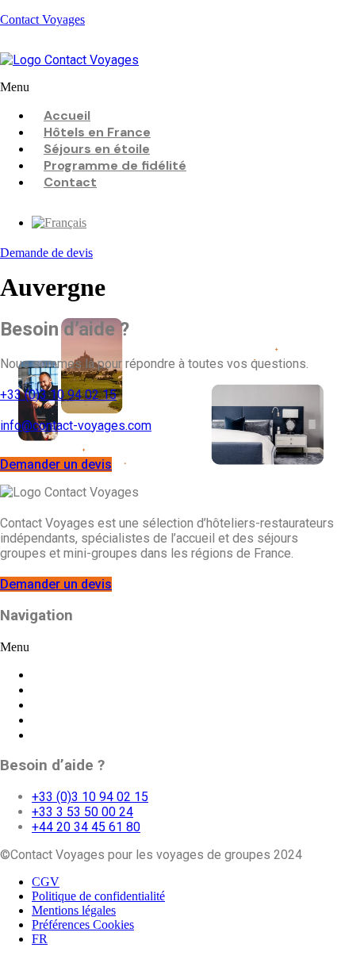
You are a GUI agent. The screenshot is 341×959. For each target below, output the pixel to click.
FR (40, 939)
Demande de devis (46, 252)
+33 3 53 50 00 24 (82, 811)
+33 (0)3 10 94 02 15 (58, 394)
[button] (170, 87)
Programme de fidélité (115, 165)
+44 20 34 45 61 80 (86, 826)
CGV (45, 881)
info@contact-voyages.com (75, 425)
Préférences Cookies (83, 924)
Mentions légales (74, 910)
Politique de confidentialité (98, 896)
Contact (70, 182)
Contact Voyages (42, 19)
